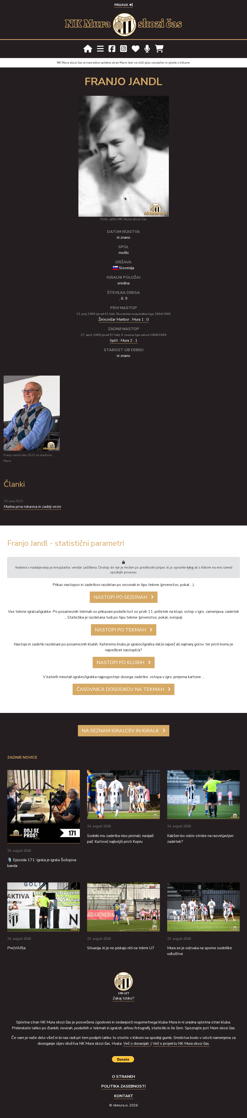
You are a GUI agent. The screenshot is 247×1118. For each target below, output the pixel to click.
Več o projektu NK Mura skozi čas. (181, 1043)
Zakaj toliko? (123, 998)
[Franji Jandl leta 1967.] (123, 156)
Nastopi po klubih (120, 662)
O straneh (123, 1076)
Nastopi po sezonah (120, 597)
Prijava (121, 4)
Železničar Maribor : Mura (123, 319)
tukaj (190, 567)
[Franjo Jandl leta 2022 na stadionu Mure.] (32, 412)
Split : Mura (123, 340)
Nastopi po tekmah (120, 630)
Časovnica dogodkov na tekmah (120, 689)
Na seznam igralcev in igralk (120, 730)
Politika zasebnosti (123, 1086)
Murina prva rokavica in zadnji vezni (32, 506)
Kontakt (123, 1096)
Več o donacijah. (137, 1043)
